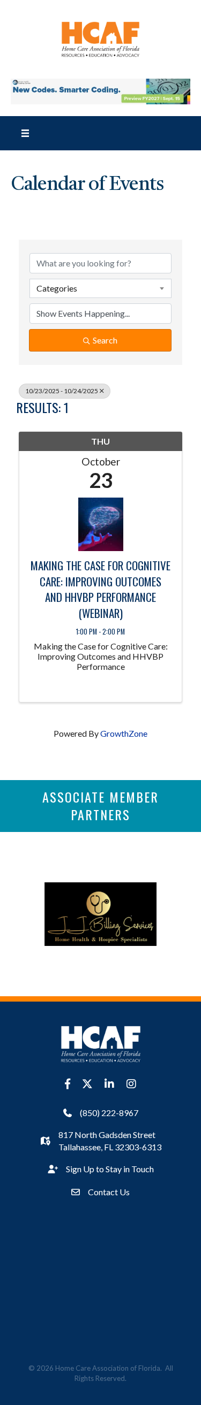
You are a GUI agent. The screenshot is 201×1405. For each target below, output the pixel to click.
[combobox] (100, 288)
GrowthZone (123, 733)
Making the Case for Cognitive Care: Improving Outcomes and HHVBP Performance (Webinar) (100, 589)
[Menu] (25, 133)
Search (105, 340)
